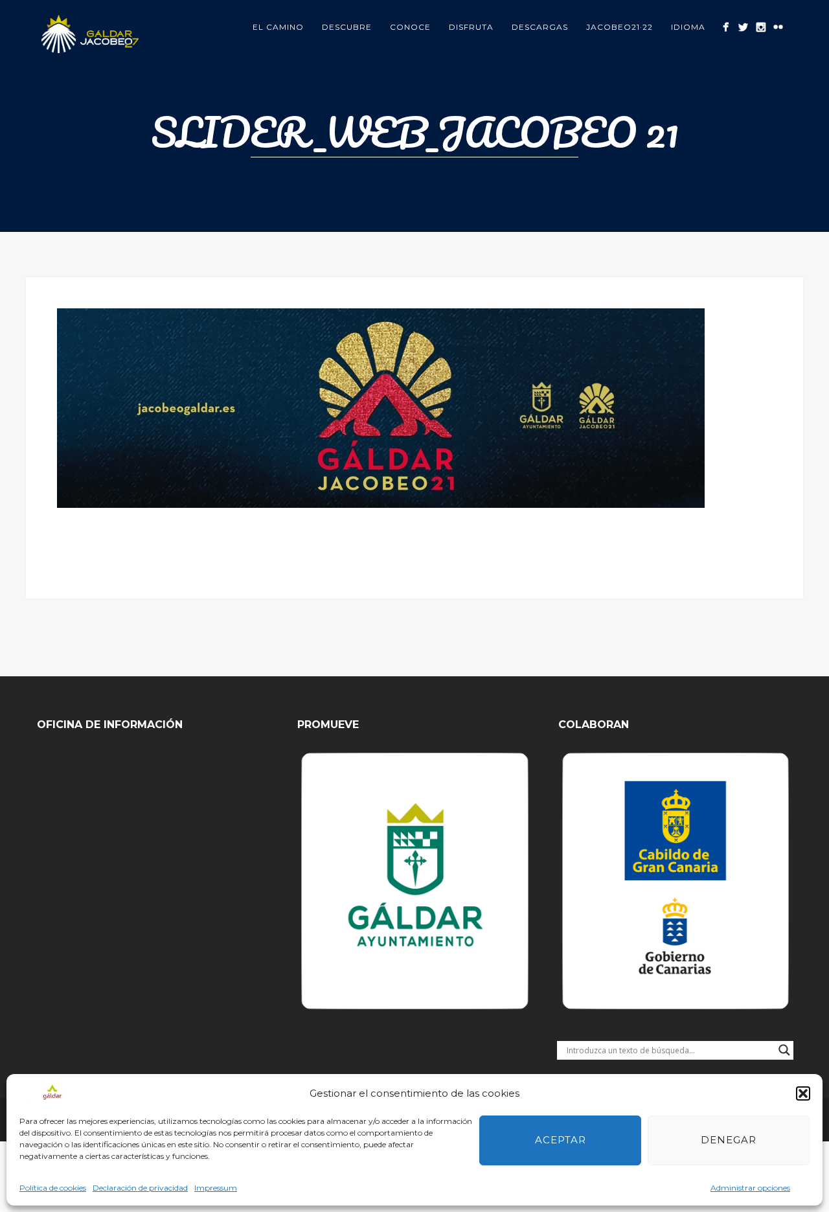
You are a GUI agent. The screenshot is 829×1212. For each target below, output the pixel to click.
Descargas (540, 27)
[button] (803, 1093)
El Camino (278, 27)
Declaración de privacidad (140, 1188)
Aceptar (560, 1140)
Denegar (728, 1140)
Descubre (347, 27)
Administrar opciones (750, 1188)
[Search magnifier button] (784, 1050)
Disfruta (471, 27)
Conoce (410, 27)
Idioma (688, 27)
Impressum (215, 1188)
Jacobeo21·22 (619, 27)
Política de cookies (52, 1188)
